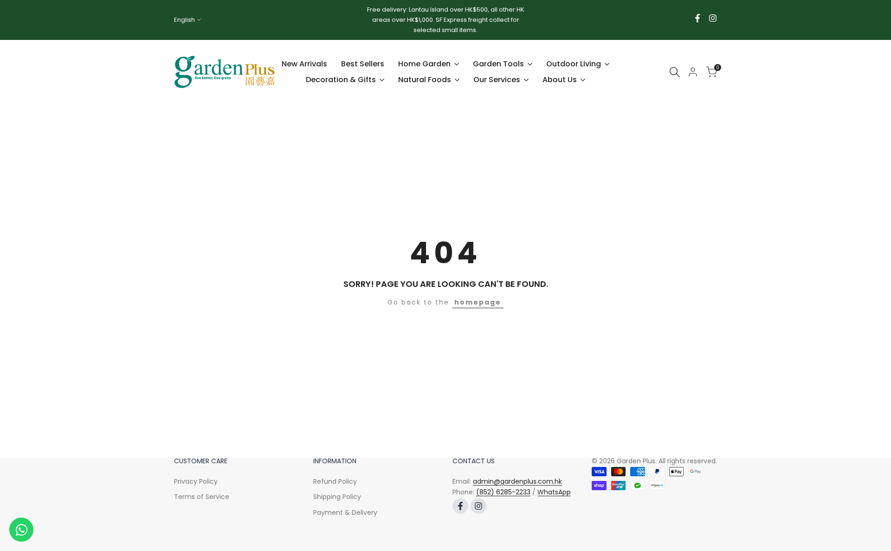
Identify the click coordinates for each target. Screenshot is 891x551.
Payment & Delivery (345, 512)
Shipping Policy (337, 496)
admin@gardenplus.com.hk (517, 481)
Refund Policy (335, 481)
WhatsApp (554, 492)
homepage (477, 302)
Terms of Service (201, 496)
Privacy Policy (196, 481)
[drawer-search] (675, 72)
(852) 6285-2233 (503, 492)
